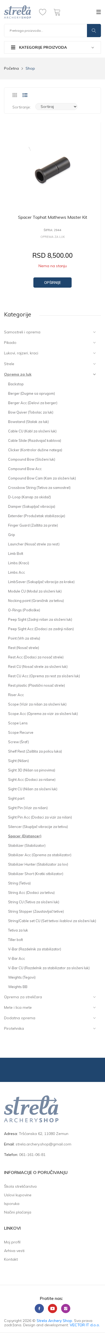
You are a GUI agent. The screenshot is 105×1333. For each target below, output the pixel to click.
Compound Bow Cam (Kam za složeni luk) (42, 478)
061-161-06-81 (32, 1154)
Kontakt (11, 1259)
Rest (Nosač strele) (23, 648)
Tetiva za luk (18, 930)
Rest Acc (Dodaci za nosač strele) (36, 657)
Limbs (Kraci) (18, 563)
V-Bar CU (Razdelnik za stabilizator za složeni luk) (49, 968)
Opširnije (52, 282)
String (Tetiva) (19, 883)
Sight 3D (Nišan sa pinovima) (31, 770)
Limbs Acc (16, 572)
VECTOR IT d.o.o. (85, 1325)
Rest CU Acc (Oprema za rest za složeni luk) (44, 676)
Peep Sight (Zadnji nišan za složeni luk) (40, 619)
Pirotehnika (14, 1028)
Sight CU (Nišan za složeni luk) (32, 789)
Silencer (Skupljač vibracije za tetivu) (38, 826)
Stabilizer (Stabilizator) (27, 845)
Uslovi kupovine (18, 1195)
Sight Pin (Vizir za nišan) (28, 808)
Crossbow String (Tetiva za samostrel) (39, 487)
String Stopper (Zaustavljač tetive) (36, 911)
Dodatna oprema (19, 1018)
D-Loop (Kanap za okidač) (29, 497)
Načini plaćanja (17, 1212)
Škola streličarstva (20, 1186)
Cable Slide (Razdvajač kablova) (34, 440)
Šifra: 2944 (52, 230)
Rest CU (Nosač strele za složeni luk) (38, 666)
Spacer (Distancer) (24, 836)
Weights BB (17, 987)
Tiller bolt (15, 939)
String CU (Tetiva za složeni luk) (33, 902)
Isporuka (11, 1203)
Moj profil (12, 1242)
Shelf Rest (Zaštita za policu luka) (35, 751)
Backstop (16, 384)
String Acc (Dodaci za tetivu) (31, 892)
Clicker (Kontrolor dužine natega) (35, 450)
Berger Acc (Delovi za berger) (32, 403)
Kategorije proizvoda (42, 47)
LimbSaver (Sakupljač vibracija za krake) (41, 582)
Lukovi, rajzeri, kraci (21, 353)
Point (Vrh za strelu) (24, 638)
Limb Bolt (15, 553)
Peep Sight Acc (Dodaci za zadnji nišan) (41, 629)
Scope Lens (18, 723)
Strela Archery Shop (54, 1320)
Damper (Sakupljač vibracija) (31, 506)
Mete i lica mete (18, 1007)
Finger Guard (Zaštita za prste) (33, 525)
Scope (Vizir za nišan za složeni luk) (37, 704)
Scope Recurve (20, 732)
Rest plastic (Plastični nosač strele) (36, 685)
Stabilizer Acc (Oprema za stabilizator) (39, 855)
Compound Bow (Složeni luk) (31, 459)
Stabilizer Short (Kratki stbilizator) (35, 874)
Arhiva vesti (14, 1250)
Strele (9, 364)
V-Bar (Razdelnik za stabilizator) (34, 949)
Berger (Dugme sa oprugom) (31, 393)
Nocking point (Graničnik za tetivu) (36, 600)
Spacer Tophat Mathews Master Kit (52, 217)
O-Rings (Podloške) (24, 610)
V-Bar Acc (16, 958)
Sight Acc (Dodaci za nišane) (31, 779)
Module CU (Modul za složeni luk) (35, 591)
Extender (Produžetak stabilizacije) (36, 516)
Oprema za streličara (23, 997)
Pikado (10, 342)
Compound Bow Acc (25, 469)
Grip (11, 535)
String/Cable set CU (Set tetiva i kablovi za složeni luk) (52, 921)
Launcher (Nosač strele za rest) (34, 544)
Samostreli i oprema (22, 332)
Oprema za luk (18, 374)
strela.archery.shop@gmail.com (43, 1144)
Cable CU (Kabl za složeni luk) (32, 431)
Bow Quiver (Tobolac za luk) (30, 412)
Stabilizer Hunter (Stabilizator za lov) (38, 864)
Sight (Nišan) (18, 761)
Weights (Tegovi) (22, 977)
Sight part (16, 798)
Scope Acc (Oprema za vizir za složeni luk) (43, 713)
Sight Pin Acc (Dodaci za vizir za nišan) (40, 817)
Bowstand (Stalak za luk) (28, 421)
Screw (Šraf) (18, 742)
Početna (11, 68)
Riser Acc (16, 695)
